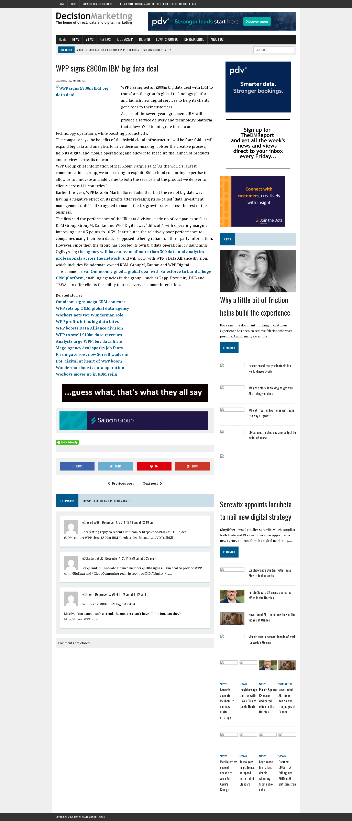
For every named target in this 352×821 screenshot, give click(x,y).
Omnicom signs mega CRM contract (90, 301)
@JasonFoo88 (91, 522)
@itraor (87, 594)
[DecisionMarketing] (94, 18)
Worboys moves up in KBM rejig (86, 374)
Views (90, 39)
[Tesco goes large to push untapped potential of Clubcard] (248, 739)
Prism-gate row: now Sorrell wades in (92, 354)
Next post (150, 483)
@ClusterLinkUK (92, 558)
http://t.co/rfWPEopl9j (81, 619)
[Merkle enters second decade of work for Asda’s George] (232, 645)
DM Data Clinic (194, 39)
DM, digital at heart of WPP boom (89, 361)
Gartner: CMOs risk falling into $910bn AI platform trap (287, 773)
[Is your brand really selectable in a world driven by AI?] (232, 374)
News (75, 39)
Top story (285, 683)
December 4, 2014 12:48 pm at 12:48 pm (128, 522)
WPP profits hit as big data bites (87, 321)
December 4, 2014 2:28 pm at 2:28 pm (129, 558)
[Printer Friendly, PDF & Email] (67, 442)
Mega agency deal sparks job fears (89, 347)
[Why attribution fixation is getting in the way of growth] (232, 418)
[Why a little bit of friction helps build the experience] (258, 290)
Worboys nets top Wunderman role (89, 314)
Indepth (144, 39)
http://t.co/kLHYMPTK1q (161, 532)
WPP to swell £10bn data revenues (89, 334)
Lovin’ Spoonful (167, 39)
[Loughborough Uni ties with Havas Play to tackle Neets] (232, 578)
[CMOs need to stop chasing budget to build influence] (232, 440)
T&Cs (73, 4)
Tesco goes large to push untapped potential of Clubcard (248, 773)
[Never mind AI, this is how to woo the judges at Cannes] (232, 622)
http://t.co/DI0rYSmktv (146, 573)
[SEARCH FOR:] (273, 49)
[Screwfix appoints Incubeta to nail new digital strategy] (258, 494)
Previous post (123, 483)
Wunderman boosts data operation (90, 367)
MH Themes (99, 816)
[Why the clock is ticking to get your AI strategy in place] (232, 396)
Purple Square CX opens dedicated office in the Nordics (268, 700)
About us (217, 39)
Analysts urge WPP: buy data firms (89, 341)
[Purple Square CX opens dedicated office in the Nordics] (232, 600)
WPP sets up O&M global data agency (92, 308)
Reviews (105, 39)
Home (61, 4)
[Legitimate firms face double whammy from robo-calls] (268, 739)
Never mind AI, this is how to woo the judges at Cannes (286, 700)
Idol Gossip (125, 39)
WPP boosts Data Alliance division (89, 328)
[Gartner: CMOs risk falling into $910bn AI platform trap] (287, 739)
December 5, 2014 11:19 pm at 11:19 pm (119, 594)
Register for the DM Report (98, 4)
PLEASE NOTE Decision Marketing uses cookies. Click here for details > (159, 4)
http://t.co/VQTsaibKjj (156, 537)
